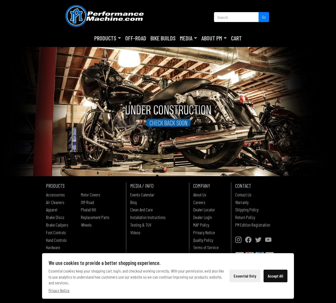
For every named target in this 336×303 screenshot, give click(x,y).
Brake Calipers (57, 224)
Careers (199, 202)
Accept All (275, 275)
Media (186, 38)
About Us (199, 194)
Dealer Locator (204, 209)
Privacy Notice (204, 232)
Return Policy (245, 217)
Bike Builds (163, 38)
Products (105, 38)
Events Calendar (142, 194)
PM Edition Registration (252, 224)
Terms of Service (206, 247)
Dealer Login (202, 217)
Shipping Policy (247, 209)
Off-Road (135, 38)
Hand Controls (56, 240)
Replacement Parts (95, 217)
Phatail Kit (88, 209)
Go (264, 16)
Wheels (86, 224)
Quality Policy (203, 240)
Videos (135, 232)
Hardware (53, 247)
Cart (236, 38)
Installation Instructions (148, 217)
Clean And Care (141, 209)
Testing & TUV (140, 224)
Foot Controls (56, 232)
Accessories (55, 194)
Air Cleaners (55, 202)
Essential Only (245, 275)
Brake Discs (55, 217)
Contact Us (243, 194)
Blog (133, 202)
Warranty (242, 202)
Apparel (51, 209)
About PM (211, 38)
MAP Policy (201, 224)
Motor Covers (90, 194)
